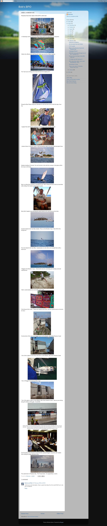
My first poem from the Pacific (76, 44)
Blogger (61, 522)
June (70, 32)
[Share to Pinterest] (44, 476)
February (71, 40)
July (70, 31)
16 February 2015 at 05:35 (39, 483)
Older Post (60, 513)
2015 (69, 23)
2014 (69, 72)
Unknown (70, 14)
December (71, 25)
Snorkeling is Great (73, 64)
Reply (26, 488)
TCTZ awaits (72, 46)
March (71, 38)
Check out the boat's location (73, 79)
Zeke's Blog (69, 77)
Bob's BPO (25, 6)
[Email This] (38, 476)
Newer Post (24, 513)
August (71, 29)
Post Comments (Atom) (32, 516)
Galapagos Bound (73, 51)
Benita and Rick (29, 483)
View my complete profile (72, 16)
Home (42, 513)
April (70, 36)
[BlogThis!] (39, 476)
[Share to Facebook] (42, 476)
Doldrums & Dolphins (74, 42)
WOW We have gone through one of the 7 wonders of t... (77, 54)
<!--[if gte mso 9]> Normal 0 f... (76, 59)
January (71, 69)
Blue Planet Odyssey (71, 81)
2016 (69, 21)
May (70, 34)
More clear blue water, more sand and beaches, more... (77, 62)
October (71, 27)
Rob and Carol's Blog (71, 82)
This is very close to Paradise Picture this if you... (76, 67)
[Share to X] (41, 476)
